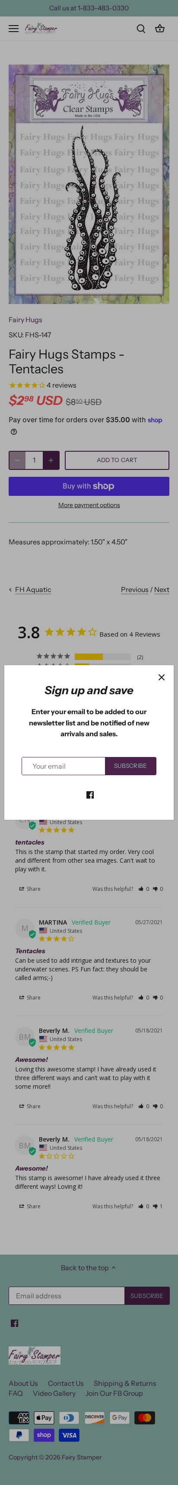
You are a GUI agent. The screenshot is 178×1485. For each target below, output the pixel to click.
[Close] (161, 677)
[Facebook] (90, 794)
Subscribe (130, 765)
